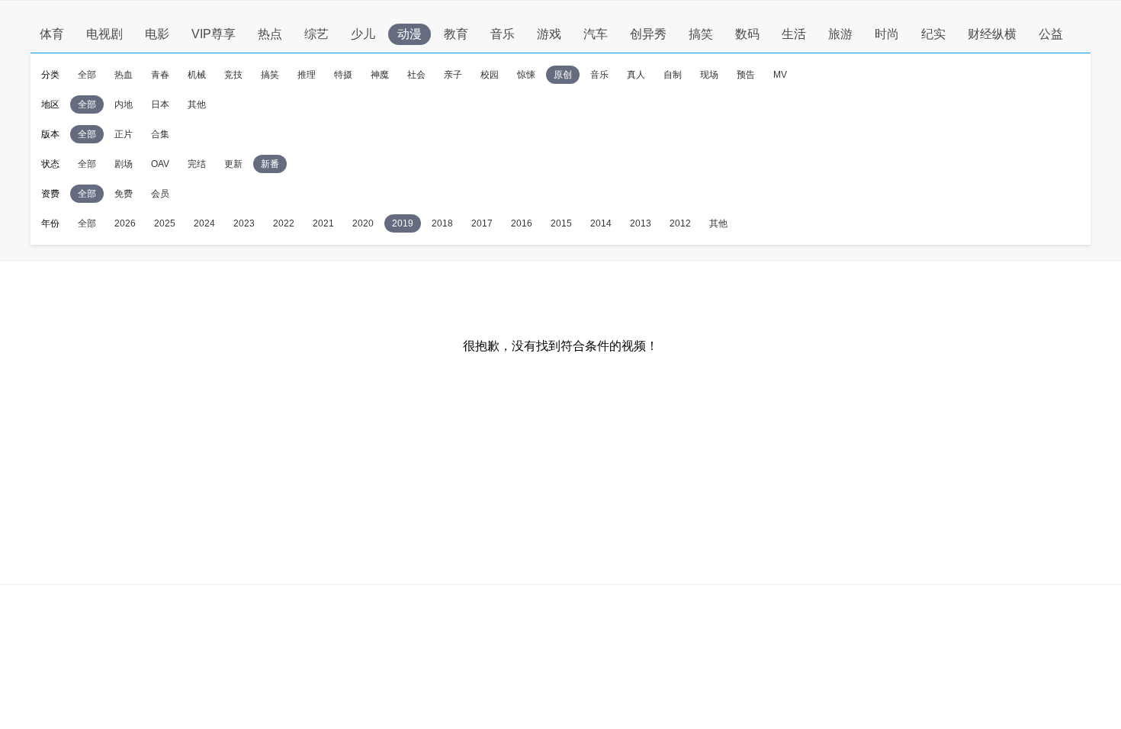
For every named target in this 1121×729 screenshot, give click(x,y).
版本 (50, 134)
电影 (157, 33)
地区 (50, 104)
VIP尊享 (213, 33)
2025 (164, 223)
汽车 (595, 33)
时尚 (887, 33)
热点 (270, 33)
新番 (270, 164)
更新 (233, 164)
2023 (244, 223)
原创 (563, 74)
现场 (709, 74)
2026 (125, 223)
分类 (50, 74)
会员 (160, 193)
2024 (204, 223)
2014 (601, 223)
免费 (123, 193)
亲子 (453, 74)
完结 (197, 164)
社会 (416, 74)
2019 (402, 223)
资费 (50, 193)
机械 (197, 74)
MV (780, 74)
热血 (123, 74)
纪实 (933, 33)
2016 (521, 223)
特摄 (343, 74)
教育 (456, 33)
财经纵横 (992, 33)
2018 (442, 223)
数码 (747, 33)
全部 (87, 74)
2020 (363, 223)
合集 (160, 134)
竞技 (233, 74)
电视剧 (104, 33)
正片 (123, 134)
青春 (160, 74)
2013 (640, 223)
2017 (482, 223)
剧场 (123, 164)
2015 (561, 223)
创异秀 (648, 33)
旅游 (840, 33)
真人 (636, 74)
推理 (306, 74)
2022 (283, 223)
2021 (323, 223)
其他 (197, 104)
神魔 (380, 74)
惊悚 (526, 74)
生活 (794, 33)
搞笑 (701, 33)
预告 (746, 74)
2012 (680, 223)
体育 (52, 33)
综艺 (316, 33)
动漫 (409, 33)
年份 (50, 223)
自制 (672, 74)
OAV (160, 164)
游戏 (549, 33)
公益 (1051, 33)
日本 (160, 104)
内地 (123, 104)
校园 (489, 74)
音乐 (502, 33)
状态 (50, 164)
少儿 (363, 33)
